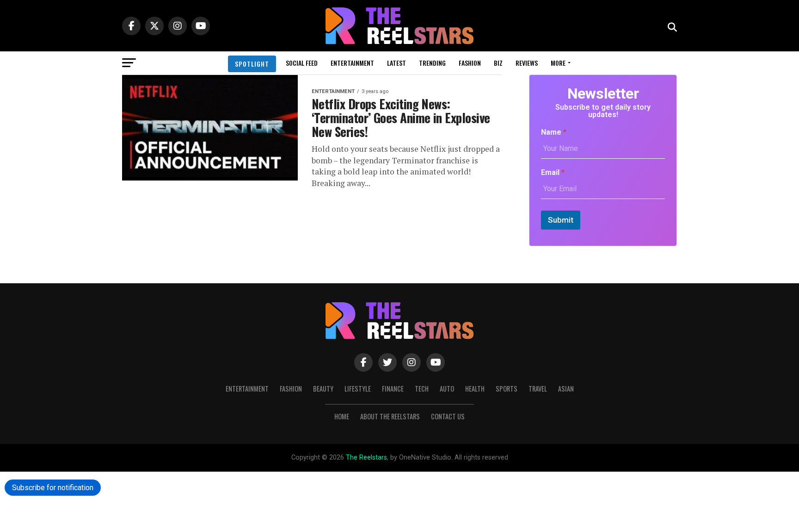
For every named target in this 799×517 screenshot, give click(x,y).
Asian (566, 388)
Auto (447, 388)
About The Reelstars (390, 416)
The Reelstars (366, 457)
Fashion (470, 63)
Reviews (527, 63)
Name (553, 132)
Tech (422, 388)
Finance (393, 388)
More (558, 63)
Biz (498, 63)
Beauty (323, 388)
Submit (560, 219)
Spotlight (252, 64)
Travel (538, 388)
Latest (396, 63)
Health (475, 388)
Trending (432, 63)
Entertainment (352, 63)
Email (553, 172)
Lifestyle (357, 388)
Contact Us (448, 416)
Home (341, 416)
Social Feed (302, 63)
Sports (506, 388)
